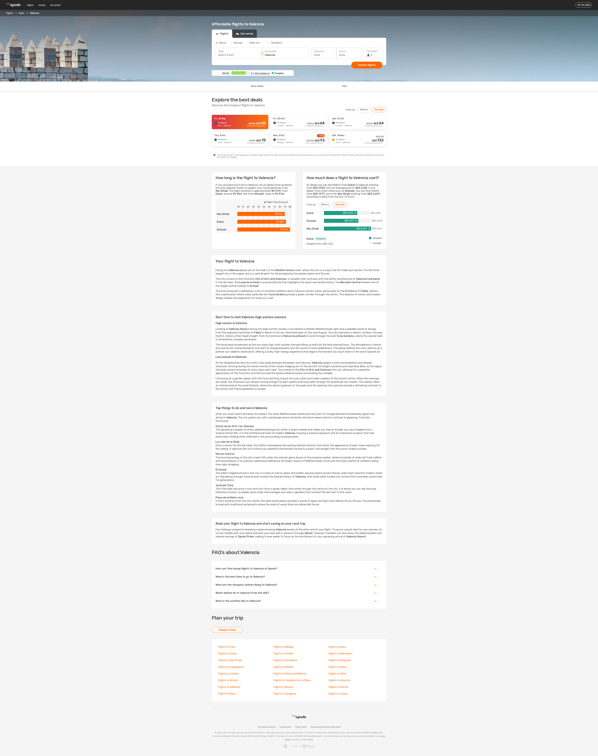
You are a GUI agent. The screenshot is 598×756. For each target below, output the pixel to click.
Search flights (367, 64)
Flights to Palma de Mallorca (289, 673)
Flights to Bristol (227, 680)
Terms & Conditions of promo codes (326, 727)
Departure (319, 51)
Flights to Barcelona (285, 660)
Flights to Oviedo (283, 653)
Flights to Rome (337, 666)
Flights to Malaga (283, 646)
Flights (30, 5)
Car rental (55, 5)
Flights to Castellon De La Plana (292, 680)
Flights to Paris (227, 646)
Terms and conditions (267, 727)
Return (342, 51)
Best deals (257, 86)
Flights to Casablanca (230, 666)
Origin (221, 51)
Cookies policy (285, 727)
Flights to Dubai (227, 653)
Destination (271, 51)
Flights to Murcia (283, 687)
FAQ (344, 86)
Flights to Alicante (339, 680)
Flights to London (228, 673)
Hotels (42, 5)
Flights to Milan (337, 673)
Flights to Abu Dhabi (230, 660)
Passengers (372, 51)
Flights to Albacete (229, 687)
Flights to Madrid (283, 666)
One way (379, 109)
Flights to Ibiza (337, 646)
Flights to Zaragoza (284, 693)
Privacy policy (301, 727)
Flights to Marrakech (340, 653)
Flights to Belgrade (339, 660)
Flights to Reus (227, 693)
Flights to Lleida (337, 693)
